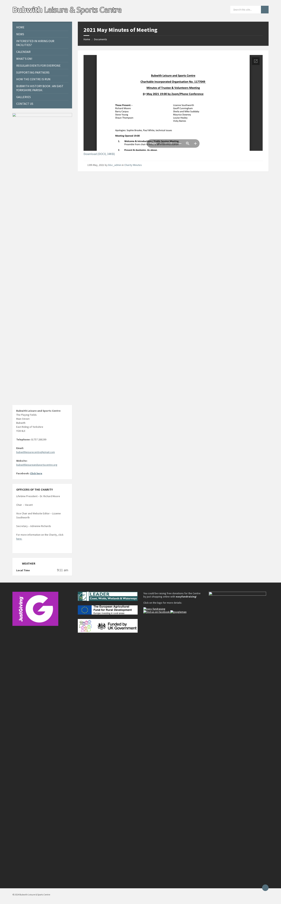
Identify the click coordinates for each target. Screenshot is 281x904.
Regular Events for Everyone (38, 65)
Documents (100, 39)
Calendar (23, 52)
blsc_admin (114, 165)
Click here (36, 473)
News (20, 34)
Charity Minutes (133, 165)
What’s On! (24, 59)
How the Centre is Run (33, 79)
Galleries (23, 97)
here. (19, 538)
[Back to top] (265, 887)
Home (87, 39)
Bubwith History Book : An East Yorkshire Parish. (39, 88)
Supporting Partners (33, 72)
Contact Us (24, 104)
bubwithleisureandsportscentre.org (36, 464)
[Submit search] (265, 9)
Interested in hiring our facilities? (35, 43)
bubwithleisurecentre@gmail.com (35, 452)
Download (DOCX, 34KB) (99, 154)
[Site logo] (67, 14)
